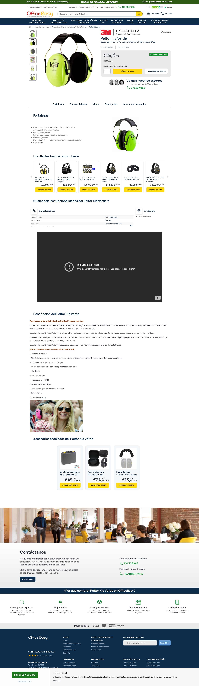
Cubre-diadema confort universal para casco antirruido (126, 475)
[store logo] (40, 14)
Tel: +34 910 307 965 (36, 665)
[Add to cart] (44, 189)
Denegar (56, 680)
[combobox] (100, 13)
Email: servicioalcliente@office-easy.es (43, 667)
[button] (33, 33)
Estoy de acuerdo (24, 674)
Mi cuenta (155, 14)
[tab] (99, 115)
